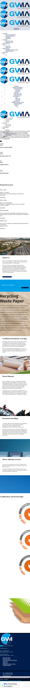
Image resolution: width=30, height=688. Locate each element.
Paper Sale (5, 661)
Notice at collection (7, 686)
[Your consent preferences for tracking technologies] (2, 685)
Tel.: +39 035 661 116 (8, 673)
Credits (19, 680)
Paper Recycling (6, 657)
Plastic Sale (5, 662)
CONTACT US (16, 28)
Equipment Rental (7, 665)
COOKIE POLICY (12, 680)
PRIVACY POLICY (4, 680)
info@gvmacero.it (7, 675)
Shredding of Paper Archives (9, 664)
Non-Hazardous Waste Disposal (10, 660)
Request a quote (16, 29)
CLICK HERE (7, 133)
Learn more (2, 197)
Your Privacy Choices (11, 684)
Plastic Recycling (6, 659)
